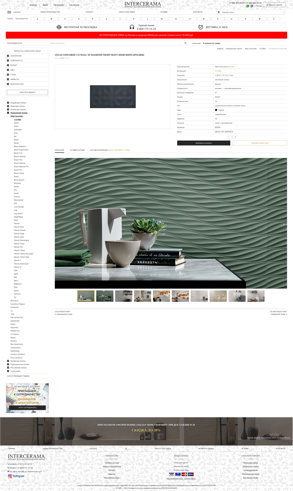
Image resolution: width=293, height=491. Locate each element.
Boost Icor (18, 153)
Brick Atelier (19, 180)
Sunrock (17, 294)
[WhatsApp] (248, 6)
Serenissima (16, 347)
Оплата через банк (181, 470)
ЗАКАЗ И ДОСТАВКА (127, 12)
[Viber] (252, 6)
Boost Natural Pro (21, 166)
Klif (15, 203)
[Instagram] (16, 476)
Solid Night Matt (62, 311)
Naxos (13, 337)
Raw (16, 287)
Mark (16, 220)
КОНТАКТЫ (197, 12)
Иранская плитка (18, 106)
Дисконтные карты (111, 477)
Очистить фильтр (27, 92)
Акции (45, 5)
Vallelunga (15, 351)
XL (15, 297)
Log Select (18, 213)
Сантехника (15, 371)
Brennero (14, 300)
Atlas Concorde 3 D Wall (119, 150)
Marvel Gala (19, 237)
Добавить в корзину (204, 143)
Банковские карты (181, 466)
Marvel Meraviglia (21, 240)
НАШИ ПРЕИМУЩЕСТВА (50, 12)
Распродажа (59, 5)
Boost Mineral (20, 156)
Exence (17, 196)
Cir (12, 310)
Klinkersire (15, 331)
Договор (111, 470)
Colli (12, 314)
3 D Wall (17, 119)
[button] (284, 224)
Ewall (16, 193)
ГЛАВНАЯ (11, 448)
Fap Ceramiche (17, 317)
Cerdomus (15, 307)
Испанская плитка (18, 109)
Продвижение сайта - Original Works (181, 478)
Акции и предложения (112, 466)
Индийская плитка (18, 102)
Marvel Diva (19, 227)
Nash (16, 274)
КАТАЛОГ (89, 12)
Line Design (19, 206)
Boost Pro (18, 170)
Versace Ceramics (18, 354)
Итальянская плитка (19, 113)
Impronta (14, 327)
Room (16, 290)
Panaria (14, 341)
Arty (16, 133)
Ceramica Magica (18, 304)
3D (126, 448)
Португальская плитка (20, 364)
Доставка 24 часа (112, 462)
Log (15, 210)
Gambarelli (15, 321)
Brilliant (17, 183)
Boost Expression (21, 149)
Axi (15, 136)
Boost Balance (20, 146)
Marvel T (17, 260)
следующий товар (278, 314)
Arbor (16, 126)
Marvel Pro (18, 247)
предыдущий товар (64, 314)
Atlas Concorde (17, 116)
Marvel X (17, 267)
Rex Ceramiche (17, 344)
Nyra (16, 280)
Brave (16, 176)
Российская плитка (18, 367)
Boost (16, 143)
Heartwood (18, 200)
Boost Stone (19, 173)
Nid (15, 277)
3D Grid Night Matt (278, 311)
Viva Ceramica (16, 357)
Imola (13, 324)
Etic (15, 190)
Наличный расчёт (181, 462)
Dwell (16, 186)
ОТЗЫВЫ (163, 12)
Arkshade (18, 129)
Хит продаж (74, 5)
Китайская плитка (18, 361)
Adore (16, 123)
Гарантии (111, 474)
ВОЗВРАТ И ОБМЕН (206, 448)
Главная (220, 48)
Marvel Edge (19, 233)
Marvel (17, 223)
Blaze (16, 139)
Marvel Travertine (21, 264)
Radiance (18, 284)
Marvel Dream (20, 230)
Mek (15, 270)
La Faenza (15, 334)
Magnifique (18, 217)
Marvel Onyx (19, 243)
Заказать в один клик (259, 143)
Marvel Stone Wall (21, 257)
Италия (230, 66)
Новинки (33, 5)
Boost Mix (18, 160)
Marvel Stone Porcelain (23, 253)
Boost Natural (19, 163)
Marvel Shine (19, 250)
